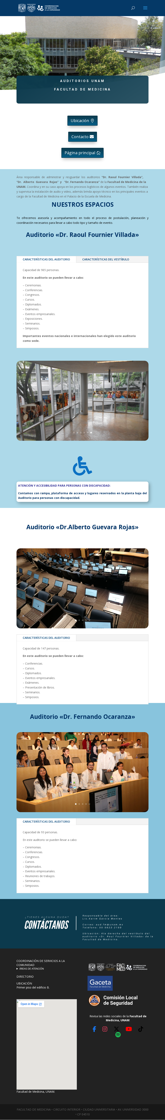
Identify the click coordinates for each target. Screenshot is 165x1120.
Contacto (80, 136)
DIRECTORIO (25, 976)
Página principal (80, 152)
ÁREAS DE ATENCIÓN (31, 968)
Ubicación (80, 120)
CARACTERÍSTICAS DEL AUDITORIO (46, 259)
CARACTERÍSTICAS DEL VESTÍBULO (105, 259)
